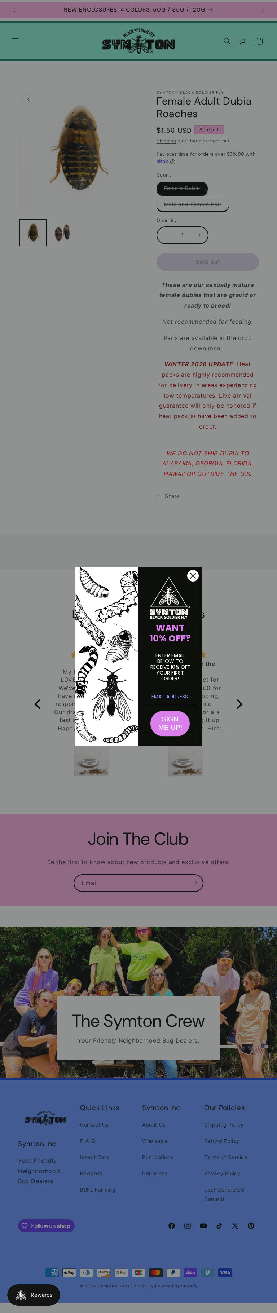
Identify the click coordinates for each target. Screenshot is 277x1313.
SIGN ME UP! (170, 723)
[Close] (193, 575)
